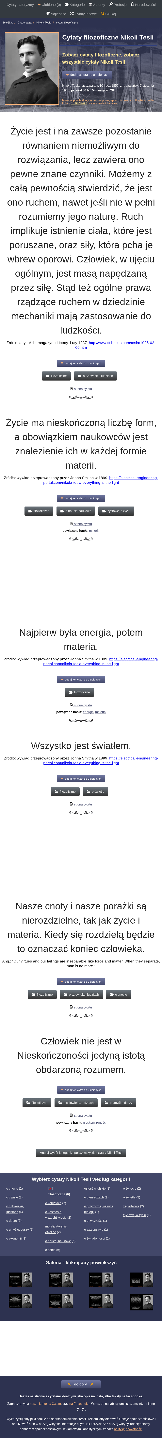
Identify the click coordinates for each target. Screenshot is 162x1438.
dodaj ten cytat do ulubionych (81, 363)
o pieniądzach (94, 1197)
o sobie (50, 1250)
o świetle (129, 1197)
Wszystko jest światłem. (81, 746)
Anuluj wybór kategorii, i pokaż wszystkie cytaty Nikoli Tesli (81, 1152)
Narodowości (145, 5)
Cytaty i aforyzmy (20, 5)
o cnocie (12, 1188)
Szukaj (110, 14)
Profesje (120, 5)
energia (88, 712)
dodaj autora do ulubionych (87, 74)
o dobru (11, 1220)
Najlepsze (58, 14)
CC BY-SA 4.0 (79, 103)
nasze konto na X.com (45, 1403)
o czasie (12, 1197)
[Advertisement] (81, 588)
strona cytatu (82, 389)
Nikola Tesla (43, 22)
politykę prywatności (128, 1429)
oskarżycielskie (95, 1188)
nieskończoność (94, 1122)
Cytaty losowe (85, 14)
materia (94, 530)
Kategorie (77, 5)
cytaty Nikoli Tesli (105, 62)
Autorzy (98, 5)
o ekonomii (14, 1238)
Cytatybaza (25, 22)
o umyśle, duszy (17, 1229)
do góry (80, 1384)
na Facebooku (79, 1403)
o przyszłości (93, 1220)
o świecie (129, 1188)
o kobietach (53, 1203)
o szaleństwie (93, 1229)
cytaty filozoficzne (100, 54)
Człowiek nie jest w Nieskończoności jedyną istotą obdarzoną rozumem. (81, 1055)
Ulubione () (49, 5)
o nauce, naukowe (58, 1241)
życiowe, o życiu (134, 1215)
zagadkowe (131, 1206)
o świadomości (94, 1238)
